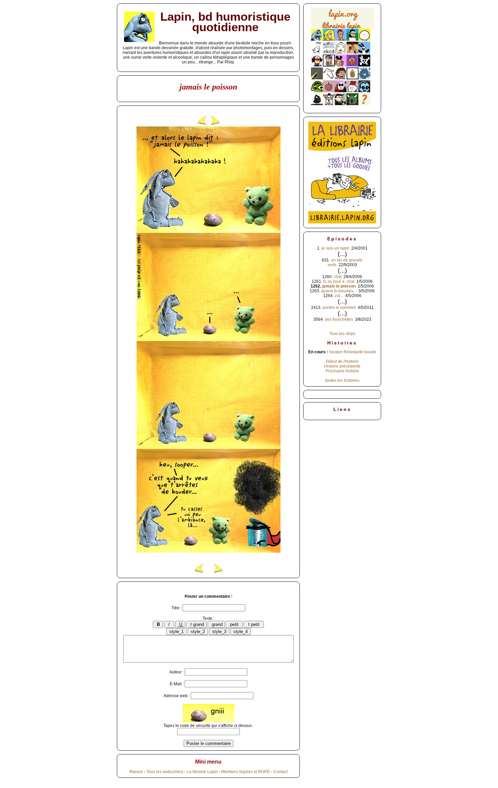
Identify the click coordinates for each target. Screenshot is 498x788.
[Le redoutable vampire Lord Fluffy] (364, 90)
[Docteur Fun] (341, 65)
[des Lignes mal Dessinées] (341, 52)
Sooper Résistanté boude (352, 352)
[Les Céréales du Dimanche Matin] (341, 39)
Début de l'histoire (342, 361)
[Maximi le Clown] (329, 103)
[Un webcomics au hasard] (364, 103)
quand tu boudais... (338, 291)
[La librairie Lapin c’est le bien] (342, 222)
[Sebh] (352, 39)
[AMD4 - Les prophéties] (352, 103)
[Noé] (317, 78)
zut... (339, 295)
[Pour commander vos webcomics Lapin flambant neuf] (342, 28)
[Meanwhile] (364, 78)
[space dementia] (364, 65)
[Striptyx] (341, 78)
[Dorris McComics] (352, 65)
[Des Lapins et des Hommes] (352, 90)
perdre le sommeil (339, 307)
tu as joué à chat (338, 281)
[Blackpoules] (317, 103)
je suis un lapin (335, 248)
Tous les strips (342, 333)
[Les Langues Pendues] (317, 90)
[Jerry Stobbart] (341, 90)
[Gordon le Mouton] (329, 78)
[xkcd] (329, 52)
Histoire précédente (342, 366)
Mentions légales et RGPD (245, 771)
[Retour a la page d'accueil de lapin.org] (342, 20)
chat (337, 276)
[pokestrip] (317, 65)
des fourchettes (339, 319)
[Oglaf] (329, 39)
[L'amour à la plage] (352, 78)
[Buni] (364, 52)
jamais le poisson (339, 286)
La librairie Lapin (202, 771)
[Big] (352, 52)
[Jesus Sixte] (329, 65)
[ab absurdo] (364, 39)
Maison (136, 771)
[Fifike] (317, 52)
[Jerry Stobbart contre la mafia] (341, 103)
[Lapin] (317, 39)
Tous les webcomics (164, 771)
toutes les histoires (342, 380)
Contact (280, 771)
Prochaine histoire (342, 371)
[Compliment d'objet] (329, 90)
